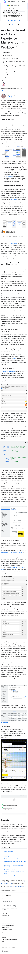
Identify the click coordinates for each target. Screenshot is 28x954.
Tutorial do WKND (8, 851)
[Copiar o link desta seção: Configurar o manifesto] (17, 368)
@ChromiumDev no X (6, 935)
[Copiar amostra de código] (27, 442)
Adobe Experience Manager (9, 269)
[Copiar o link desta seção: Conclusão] (10, 820)
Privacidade (12, 947)
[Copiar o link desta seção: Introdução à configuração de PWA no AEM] (12, 332)
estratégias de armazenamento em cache (11, 552)
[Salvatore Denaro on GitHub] (9, 97)
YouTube (4, 937)
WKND (15, 358)
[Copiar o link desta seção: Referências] (11, 847)
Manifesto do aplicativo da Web (12, 858)
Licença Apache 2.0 (17, 885)
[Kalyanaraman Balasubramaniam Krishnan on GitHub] (2, 91)
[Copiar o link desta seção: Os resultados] (11, 726)
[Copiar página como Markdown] (16, 47)
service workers (10, 242)
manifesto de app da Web (12, 166)
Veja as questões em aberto (8, 917)
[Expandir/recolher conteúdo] (11, 53)
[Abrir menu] (2, 1)
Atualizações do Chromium (8, 925)
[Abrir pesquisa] (19, 1)
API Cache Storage (12, 243)
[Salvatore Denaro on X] (7, 97)
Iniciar (14, 24)
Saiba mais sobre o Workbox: (11, 869)
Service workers (8, 854)
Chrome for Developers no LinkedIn (9, 939)
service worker (9, 176)
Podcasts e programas (7, 929)
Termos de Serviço (5, 947)
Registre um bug (5, 915)
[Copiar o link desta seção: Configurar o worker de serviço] (22, 540)
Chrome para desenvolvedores (8, 923)
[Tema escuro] (25, 442)
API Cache (14, 199)
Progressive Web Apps (19, 876)
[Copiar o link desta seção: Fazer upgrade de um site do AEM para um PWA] (18, 265)
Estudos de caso (5, 927)
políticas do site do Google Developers (18, 886)
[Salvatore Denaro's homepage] (11, 97)
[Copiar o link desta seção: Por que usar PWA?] (16, 120)
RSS (3, 941)
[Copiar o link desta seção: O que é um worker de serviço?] (25, 185)
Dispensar (14, 20)
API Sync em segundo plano (19, 201)
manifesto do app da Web (8, 371)
